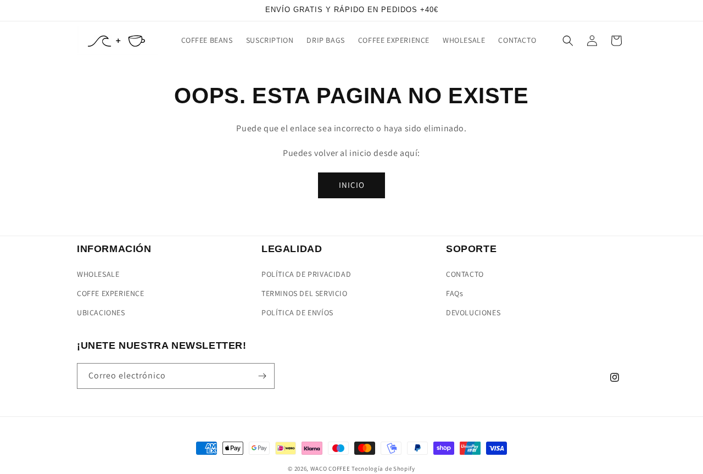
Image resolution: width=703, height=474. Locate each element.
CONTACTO (465, 274)
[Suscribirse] (262, 376)
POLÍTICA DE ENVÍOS (297, 312)
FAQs (454, 293)
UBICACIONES (101, 312)
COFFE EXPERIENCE (110, 293)
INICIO (352, 185)
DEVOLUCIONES (473, 312)
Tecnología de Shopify (383, 468)
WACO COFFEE (330, 468)
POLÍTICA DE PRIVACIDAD (306, 274)
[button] (568, 41)
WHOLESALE (98, 274)
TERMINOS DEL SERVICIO (304, 293)
